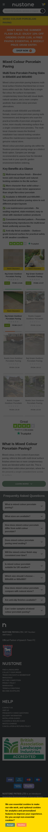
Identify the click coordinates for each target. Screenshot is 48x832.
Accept (10, 825)
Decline (21, 825)
